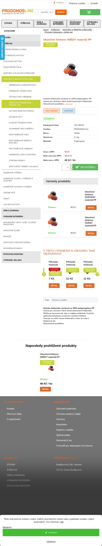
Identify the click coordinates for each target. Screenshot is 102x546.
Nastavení (7, 527)
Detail (91, 208)
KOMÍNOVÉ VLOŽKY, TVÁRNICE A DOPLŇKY (18, 179)
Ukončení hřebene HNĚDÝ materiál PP (50, 355)
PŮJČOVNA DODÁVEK (13, 254)
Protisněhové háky (19, 135)
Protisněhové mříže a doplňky (20, 142)
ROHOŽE (7, 236)
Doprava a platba (77, 3)
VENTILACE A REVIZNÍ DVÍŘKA (16, 242)
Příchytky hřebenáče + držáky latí (21, 104)
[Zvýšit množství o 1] (71, 165)
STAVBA (7, 37)
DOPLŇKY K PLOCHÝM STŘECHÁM (19, 73)
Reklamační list (64, 440)
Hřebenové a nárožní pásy (22, 85)
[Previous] (44, 274)
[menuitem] (9, 24)
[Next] (97, 274)
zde (61, 522)
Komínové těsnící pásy (20, 91)
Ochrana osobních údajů (68, 414)
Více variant (51, 111)
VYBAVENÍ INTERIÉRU (13, 216)
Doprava (68, 111)
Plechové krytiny (12, 61)
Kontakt (94, 3)
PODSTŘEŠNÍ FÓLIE (12, 67)
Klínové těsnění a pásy (20, 123)
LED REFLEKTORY (11, 204)
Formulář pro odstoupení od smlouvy (74, 445)
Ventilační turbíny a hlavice (23, 166)
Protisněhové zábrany (21, 149)
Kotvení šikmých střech (21, 111)
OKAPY (6, 199)
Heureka (60, 419)
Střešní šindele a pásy (15, 49)
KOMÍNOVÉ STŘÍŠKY (12, 173)
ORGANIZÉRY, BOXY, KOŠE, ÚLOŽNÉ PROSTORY (19, 223)
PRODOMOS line (81, 129)
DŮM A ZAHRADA (11, 210)
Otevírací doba (14, 414)
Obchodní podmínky (66, 408)
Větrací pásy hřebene (20, 97)
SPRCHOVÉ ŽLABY (11, 230)
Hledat (61, 12)
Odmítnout (50, 541)
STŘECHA (7, 43)
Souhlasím (51, 532)
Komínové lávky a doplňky (22, 155)
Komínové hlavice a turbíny (17, 187)
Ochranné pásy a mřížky (21, 129)
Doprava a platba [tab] (59, 300)
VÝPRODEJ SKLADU (12, 260)
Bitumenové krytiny (13, 55)
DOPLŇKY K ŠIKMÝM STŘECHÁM (18, 79)
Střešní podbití (17, 160)
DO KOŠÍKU (87, 167)
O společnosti (13, 419)
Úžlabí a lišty (16, 117)
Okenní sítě (9, 193)
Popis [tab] (47, 300)
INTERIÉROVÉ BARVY (12, 248)
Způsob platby (63, 435)
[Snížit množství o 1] (71, 168)
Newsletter (61, 424)
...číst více (68, 104)
